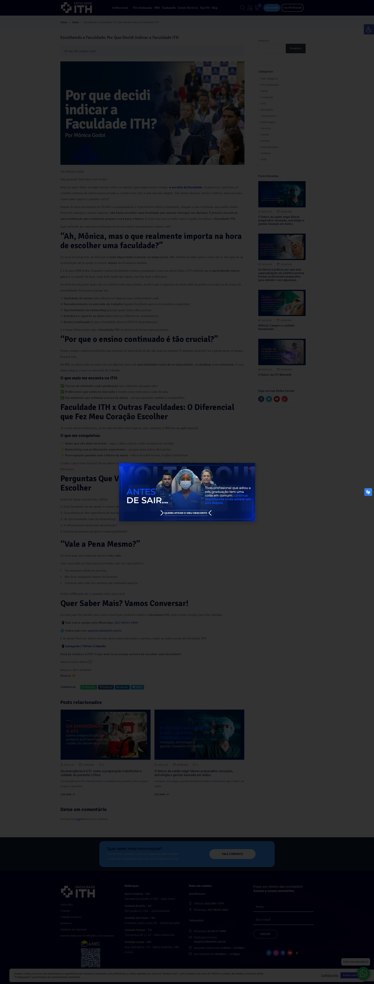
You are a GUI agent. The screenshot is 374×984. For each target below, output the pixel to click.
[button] (249, 468)
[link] (187, 492)
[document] (187, 492)
